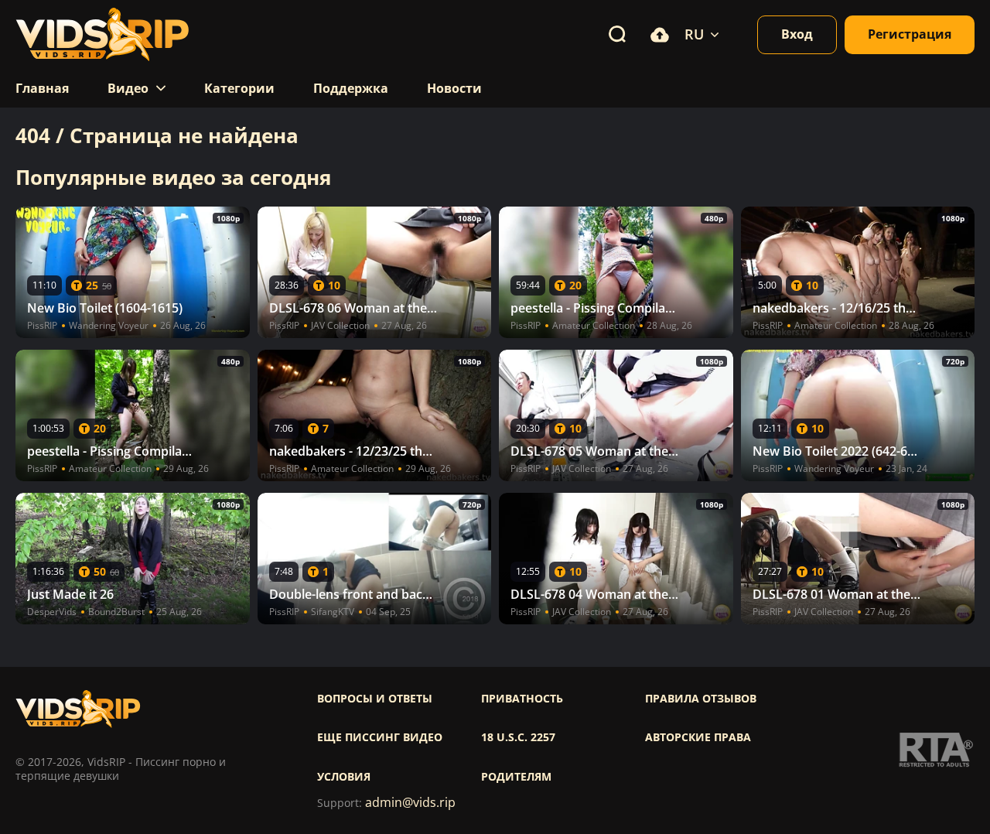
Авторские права (698, 737)
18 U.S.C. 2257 (518, 737)
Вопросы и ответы (374, 699)
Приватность (522, 699)
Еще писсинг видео (379, 737)
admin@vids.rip (410, 803)
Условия (343, 777)
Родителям (516, 777)
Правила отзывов (700, 699)
